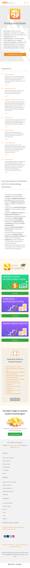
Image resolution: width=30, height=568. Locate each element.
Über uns (5, 509)
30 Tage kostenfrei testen (15, 54)
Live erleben (6, 470)
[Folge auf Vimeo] (10, 536)
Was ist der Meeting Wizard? (13, 393)
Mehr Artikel (15, 399)
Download (5, 494)
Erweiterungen (6, 464)
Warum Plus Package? (8, 458)
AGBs (17, 544)
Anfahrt (5, 518)
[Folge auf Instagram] (13, 536)
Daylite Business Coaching (9, 482)
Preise (4, 473)
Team (4, 512)
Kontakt (4, 544)
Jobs (4, 515)
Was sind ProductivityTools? (13, 366)
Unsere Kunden (7, 506)
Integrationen (6, 467)
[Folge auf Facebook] (5, 536)
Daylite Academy (7, 485)
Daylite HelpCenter (7, 488)
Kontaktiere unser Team (13, 445)
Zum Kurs (15, 293)
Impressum (11, 544)
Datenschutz (23, 544)
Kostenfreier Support (8, 491)
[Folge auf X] (8, 536)
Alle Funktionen (7, 461)
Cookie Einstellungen (15, 546)
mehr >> (7, 85)
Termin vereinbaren (15, 434)
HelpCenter (16, 447)
